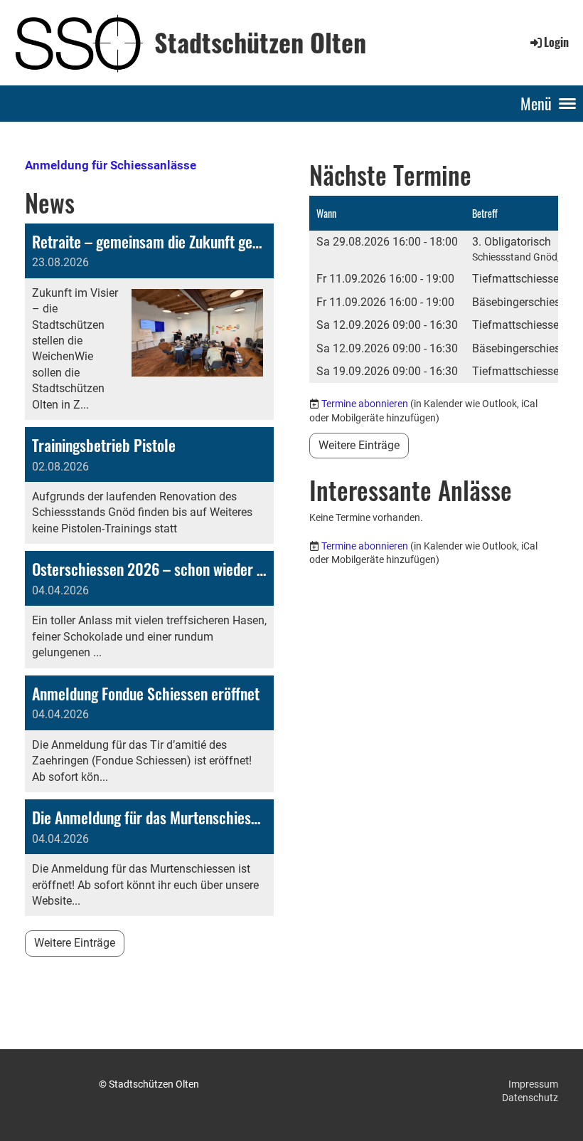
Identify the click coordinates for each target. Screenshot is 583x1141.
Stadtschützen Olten (260, 42)
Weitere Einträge (74, 943)
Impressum (533, 1084)
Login (556, 42)
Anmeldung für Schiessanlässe (110, 165)
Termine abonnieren (364, 403)
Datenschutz (530, 1097)
